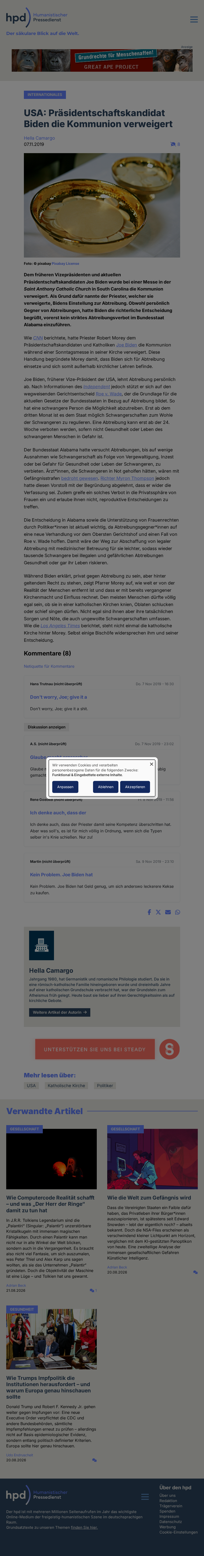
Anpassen (65, 787)
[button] (194, 22)
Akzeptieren (135, 787)
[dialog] (102, 778)
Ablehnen (105, 787)
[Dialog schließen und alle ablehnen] (151, 763)
